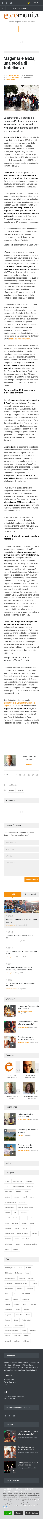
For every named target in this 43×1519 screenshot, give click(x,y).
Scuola (7, 1336)
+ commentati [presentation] (30, 894)
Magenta (27, 1309)
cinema (18, 1192)
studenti (8, 1341)
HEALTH (22, 1202)
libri (12, 973)
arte (6, 1186)
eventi (24, 1197)
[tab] (13, 895)
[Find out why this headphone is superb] (10, 1135)
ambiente (9, 941)
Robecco (33, 1330)
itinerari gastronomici (25, 1207)
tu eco (18, 1244)
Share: (7, 775)
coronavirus (9, 1289)
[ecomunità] (21, 16)
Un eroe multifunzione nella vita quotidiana (23, 8)
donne (16, 1294)
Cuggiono (30, 1289)
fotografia (25, 1299)
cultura (10, 75)
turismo (17, 1341)
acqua (7, 1181)
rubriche (8, 1228)
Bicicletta (8, 1273)
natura (15, 941)
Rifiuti (24, 1330)
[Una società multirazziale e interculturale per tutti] (10, 1027)
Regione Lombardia (11, 1330)
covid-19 (20, 1289)
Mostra (7, 1320)
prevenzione (19, 1325)
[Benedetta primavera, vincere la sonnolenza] (10, 1042)
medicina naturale (11, 1218)
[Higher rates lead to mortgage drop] (10, 1119)
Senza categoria (22, 1233)
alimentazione (22, 1011)
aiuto (20, 1268)
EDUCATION (26, 1294)
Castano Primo (10, 1278)
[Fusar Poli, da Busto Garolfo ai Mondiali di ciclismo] (21, 906)
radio (7, 1223)
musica (23, 1218)
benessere (21, 1042)
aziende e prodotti (18, 1186)
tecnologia (26, 1239)
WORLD (15, 1249)
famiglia (15, 1299)
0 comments (10, 80)
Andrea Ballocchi (12, 77)
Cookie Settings (32, 1513)
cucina (29, 1011)
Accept (8, 1513)
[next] (13, 1045)
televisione (9, 1244)
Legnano (33, 1304)
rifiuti (32, 1223)
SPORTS (27, 1119)
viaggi (7, 1249)
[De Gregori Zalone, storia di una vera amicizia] (10, 1467)
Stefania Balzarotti (31, 1096)
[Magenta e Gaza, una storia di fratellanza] (21, 98)
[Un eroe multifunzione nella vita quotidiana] (10, 1011)
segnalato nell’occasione (19, 339)
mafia (18, 1309)
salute (27, 1042)
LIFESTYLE (23, 1213)
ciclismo (22, 1278)
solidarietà (12, 785)
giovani (16, 1304)
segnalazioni (9, 1233)
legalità (7, 1213)
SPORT (26, 1336)
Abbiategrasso (10, 1268)
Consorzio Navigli (21, 1283)
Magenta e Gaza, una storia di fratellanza (19, 63)
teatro (13, 957)
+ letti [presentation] (12, 894)
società (16, 75)
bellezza (30, 1186)
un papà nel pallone (30, 1244)
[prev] (13, 1008)
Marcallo (19, 1315)
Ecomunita (12, 1075)
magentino (8, 1315)
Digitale (7, 1294)
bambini (28, 1268)
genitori (7, 1304)
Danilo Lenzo (31, 1075)
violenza (26, 1341)
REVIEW (20, 1135)
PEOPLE (8, 1325)
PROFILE (29, 764)
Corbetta (34, 1283)
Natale (16, 1320)
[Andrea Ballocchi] (10, 760)
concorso (8, 1283)
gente (13, 925)
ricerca (24, 1223)
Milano (28, 1315)
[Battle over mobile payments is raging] (10, 1150)
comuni (30, 1278)
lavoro (25, 1304)
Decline (18, 1513)
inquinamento (9, 1207)
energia (16, 1197)
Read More (6, 1507)
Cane (27, 1273)
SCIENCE (21, 1119)
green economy (10, 1202)
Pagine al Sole (26, 1320)
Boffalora (18, 1273)
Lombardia (8, 1309)
